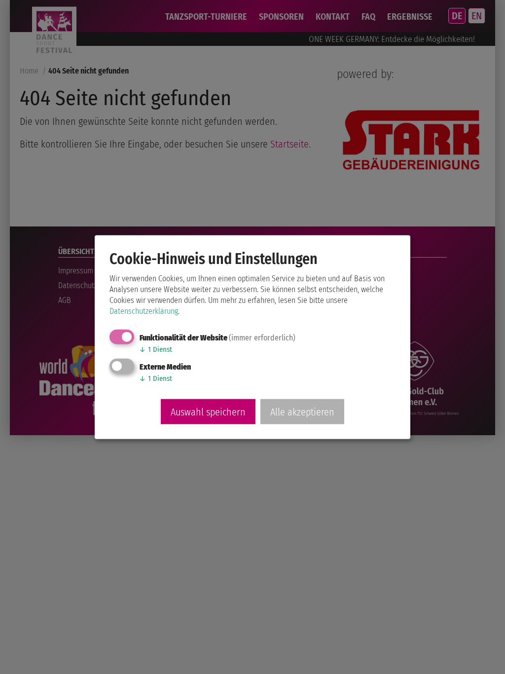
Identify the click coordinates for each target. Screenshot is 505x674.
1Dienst (155, 349)
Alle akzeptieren (302, 411)
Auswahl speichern (208, 411)
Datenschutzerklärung (143, 311)
